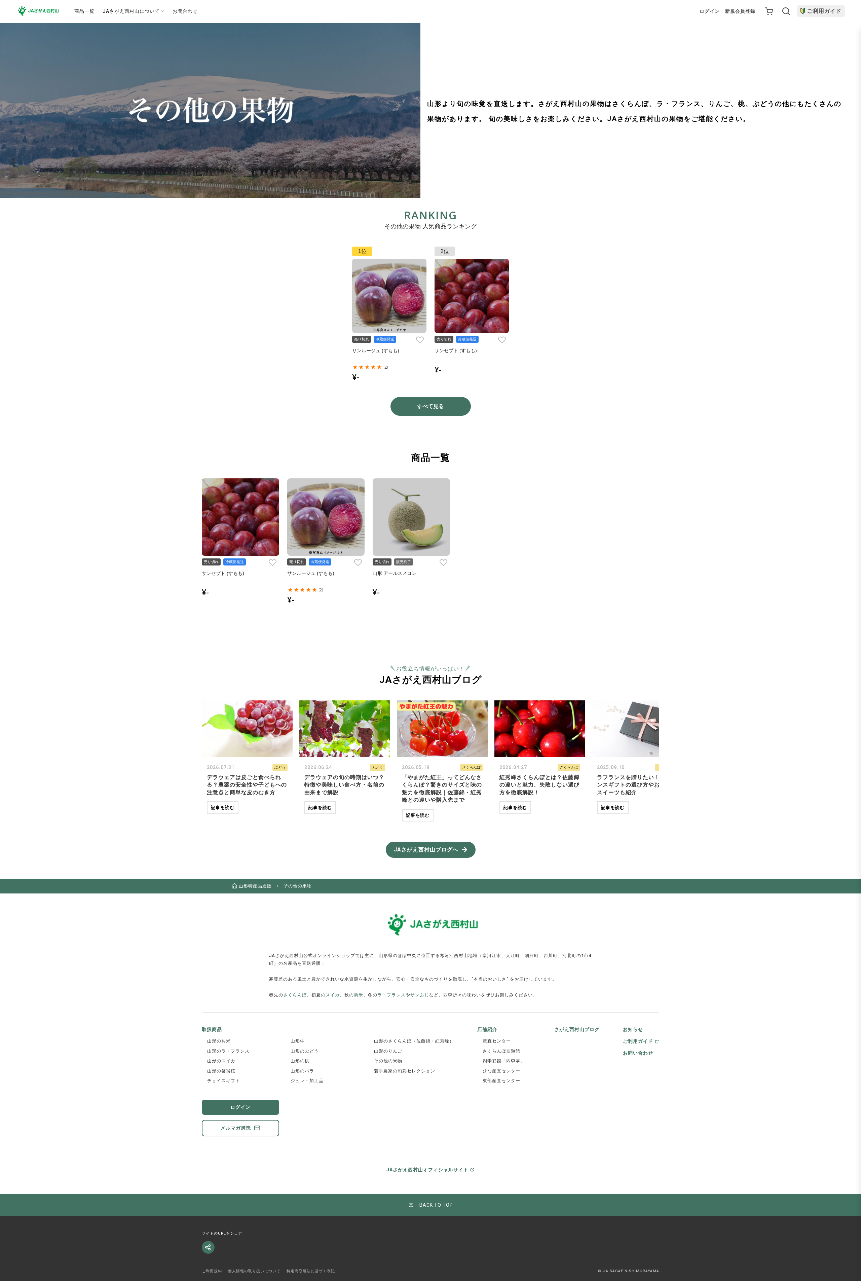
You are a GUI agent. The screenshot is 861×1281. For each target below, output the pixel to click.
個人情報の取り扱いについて (254, 1271)
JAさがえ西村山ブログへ (426, 849)
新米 (358, 994)
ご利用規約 (212, 1271)
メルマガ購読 (236, 1128)
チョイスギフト (223, 1080)
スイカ (333, 994)
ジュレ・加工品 (307, 1080)
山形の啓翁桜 (221, 1070)
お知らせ (633, 1029)
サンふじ (419, 994)
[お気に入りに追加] (419, 340)
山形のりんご (388, 1051)
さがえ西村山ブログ (577, 1029)
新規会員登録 (740, 11)
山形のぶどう (305, 1051)
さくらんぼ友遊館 (501, 1051)
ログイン (710, 11)
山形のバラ (302, 1070)
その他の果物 (388, 1060)
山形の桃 (300, 1060)
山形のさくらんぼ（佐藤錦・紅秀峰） (414, 1041)
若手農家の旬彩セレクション (404, 1070)
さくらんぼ (295, 994)
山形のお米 (219, 1041)
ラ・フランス (391, 994)
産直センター (497, 1041)
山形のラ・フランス (228, 1051)
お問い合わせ (638, 1053)
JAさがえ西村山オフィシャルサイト (427, 1169)
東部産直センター (501, 1080)
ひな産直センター (501, 1070)
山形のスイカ (221, 1060)
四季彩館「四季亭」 (504, 1060)
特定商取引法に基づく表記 (311, 1271)
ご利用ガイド (824, 11)
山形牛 (298, 1041)
